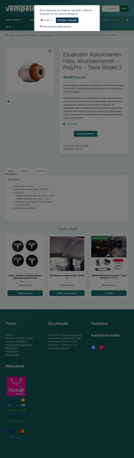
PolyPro (78, 149)
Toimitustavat (12, 351)
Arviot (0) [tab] (40, 171)
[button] (50, 51)
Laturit (32, 19)
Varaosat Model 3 (47, 35)
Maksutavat (11, 348)
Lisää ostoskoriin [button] (25, 293)
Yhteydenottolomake (58, 348)
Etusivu (12, 35)
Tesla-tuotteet (23, 35)
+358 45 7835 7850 (71, 338)
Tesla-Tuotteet (13, 19)
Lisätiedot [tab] (25, 171)
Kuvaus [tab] (11, 171)
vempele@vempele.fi (71, 335)
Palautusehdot (12, 354)
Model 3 (34, 35)
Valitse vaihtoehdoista (67, 293)
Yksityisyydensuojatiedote (18, 345)
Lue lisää (109, 293)
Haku (124, 8)
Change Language (67, 20)
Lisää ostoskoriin (85, 133)
